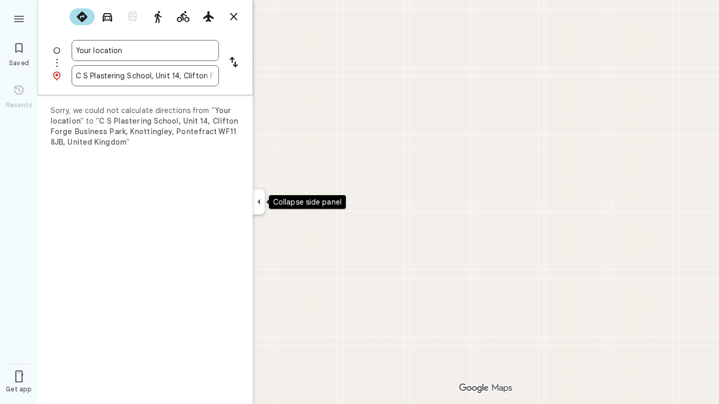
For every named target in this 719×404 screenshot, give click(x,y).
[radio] (82, 16)
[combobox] (145, 50)
